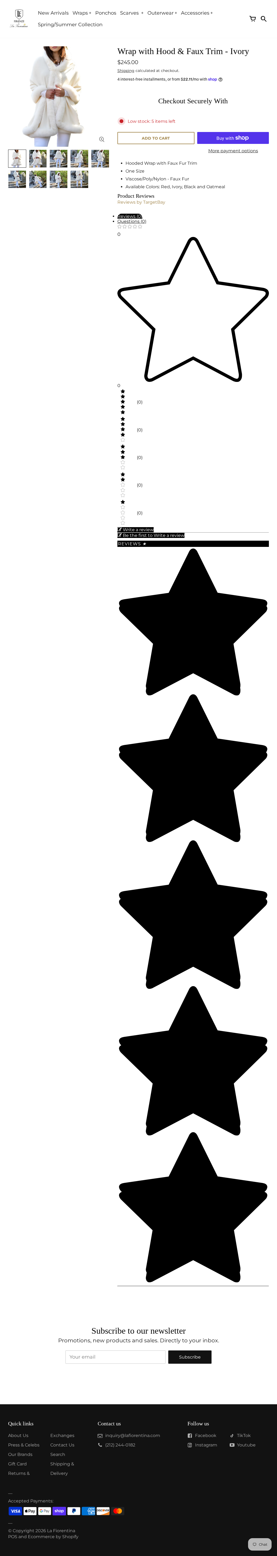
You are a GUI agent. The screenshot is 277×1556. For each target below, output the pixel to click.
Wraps (80, 13)
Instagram (206, 1445)
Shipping (125, 70)
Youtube (246, 1445)
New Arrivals (53, 13)
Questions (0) (131, 221)
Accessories (195, 13)
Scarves (130, 13)
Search (57, 1454)
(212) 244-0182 (120, 1445)
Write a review (138, 529)
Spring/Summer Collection (70, 25)
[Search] (263, 19)
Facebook (205, 1435)
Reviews (132, 543)
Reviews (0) (129, 216)
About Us (18, 1435)
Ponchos (105, 13)
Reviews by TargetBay (141, 202)
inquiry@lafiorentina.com (132, 1435)
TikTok (244, 1435)
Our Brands (20, 1454)
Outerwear (160, 13)
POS (12, 1536)
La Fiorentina (61, 1530)
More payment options (233, 150)
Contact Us (62, 1445)
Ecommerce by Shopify (53, 1536)
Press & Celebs (23, 1445)
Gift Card (17, 1463)
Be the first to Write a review (153, 535)
